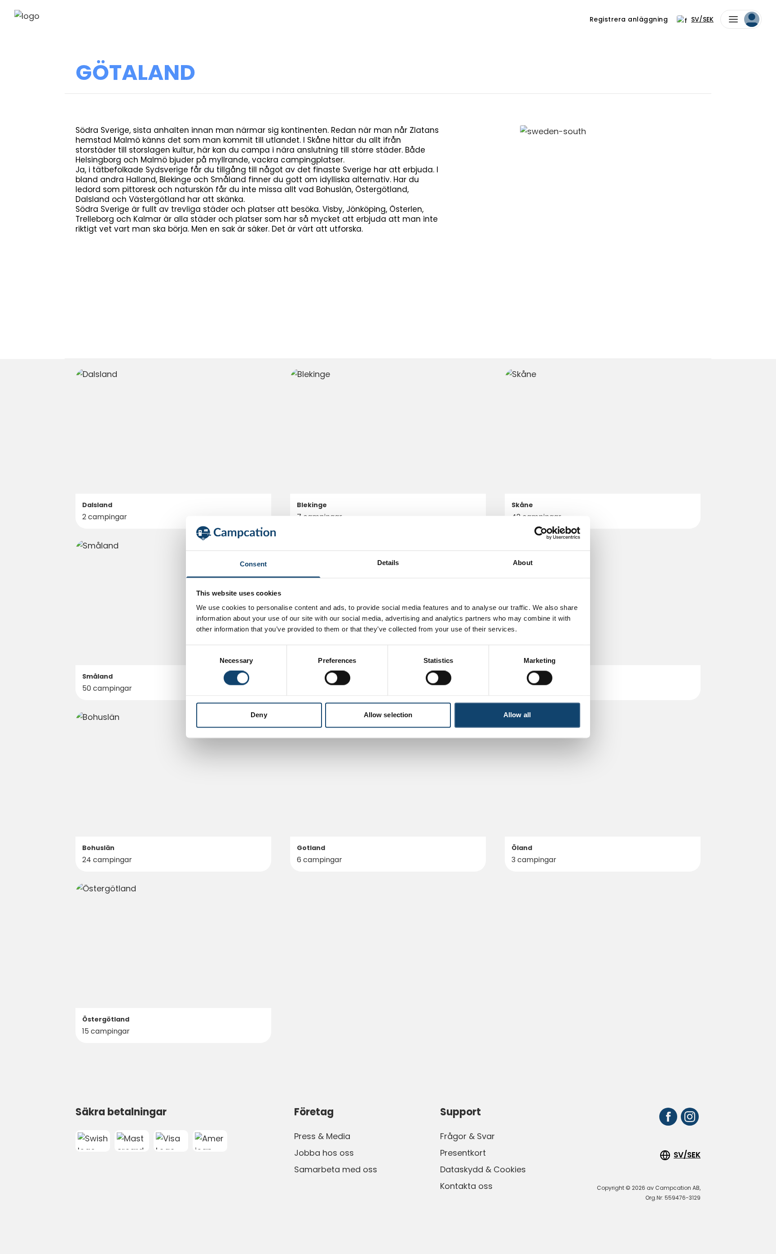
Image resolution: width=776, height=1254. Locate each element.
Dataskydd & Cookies (483, 1169)
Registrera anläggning (629, 19)
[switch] (337, 678)
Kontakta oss (466, 1186)
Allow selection (388, 715)
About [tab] (523, 562)
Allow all (517, 715)
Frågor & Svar (467, 1136)
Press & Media (322, 1136)
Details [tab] (388, 562)
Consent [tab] (253, 564)
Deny (259, 715)
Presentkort (463, 1152)
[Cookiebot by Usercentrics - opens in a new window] (541, 533)
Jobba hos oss (324, 1152)
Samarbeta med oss (335, 1169)
